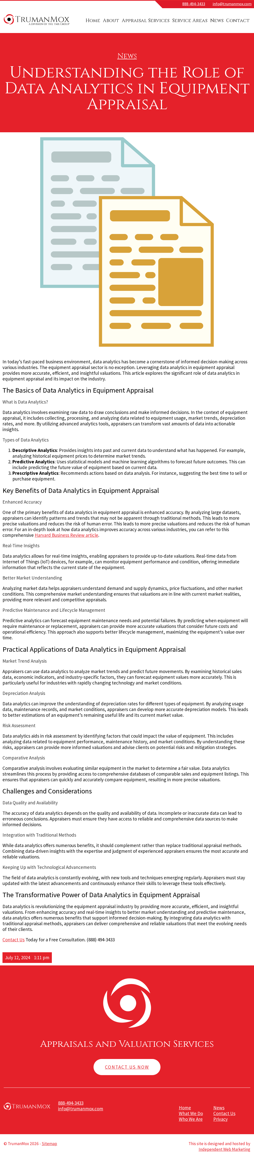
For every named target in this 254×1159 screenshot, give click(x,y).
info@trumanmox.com (232, 3)
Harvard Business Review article (66, 535)
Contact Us (13, 940)
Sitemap (49, 1143)
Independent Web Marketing (224, 1149)
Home (93, 20)
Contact (238, 20)
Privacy (220, 1119)
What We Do (191, 1113)
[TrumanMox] (36, 25)
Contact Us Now (127, 1067)
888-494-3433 (193, 3)
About (111, 20)
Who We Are (191, 1119)
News (216, 20)
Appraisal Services (145, 20)
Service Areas (189, 20)
